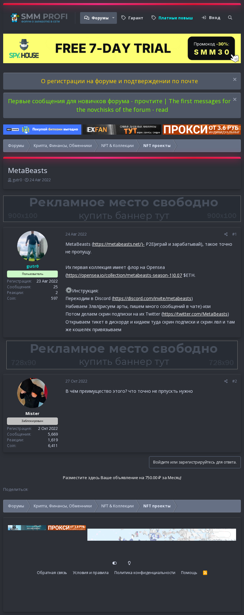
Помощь (189, 572)
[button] (113, 18)
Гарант (135, 18)
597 (54, 298)
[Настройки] (114, 563)
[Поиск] (230, 17)
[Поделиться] (226, 234)
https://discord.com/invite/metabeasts (152, 298)
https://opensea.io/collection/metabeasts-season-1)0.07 (124, 275)
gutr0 (17, 180)
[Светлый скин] (129, 563)
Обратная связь (52, 572)
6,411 (53, 445)
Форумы (100, 18)
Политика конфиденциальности (144, 572)
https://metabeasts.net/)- (119, 244)
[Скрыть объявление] (234, 80)
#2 (234, 381)
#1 (234, 234)
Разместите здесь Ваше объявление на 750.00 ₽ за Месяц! (122, 477)
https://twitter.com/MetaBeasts (195, 314)
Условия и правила (91, 572)
